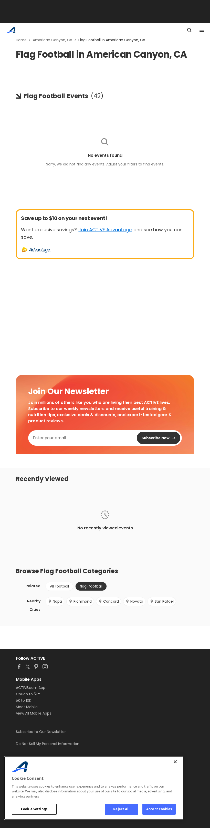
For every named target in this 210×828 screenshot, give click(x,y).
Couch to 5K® (28, 694)
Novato (136, 601)
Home (21, 40)
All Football (59, 586)
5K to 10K (23, 700)
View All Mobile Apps (33, 713)
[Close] (175, 761)
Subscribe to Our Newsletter (41, 731)
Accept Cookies (159, 809)
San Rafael (164, 601)
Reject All (121, 809)
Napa (57, 601)
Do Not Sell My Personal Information (47, 743)
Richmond (83, 601)
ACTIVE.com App (30, 687)
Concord (111, 601)
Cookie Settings (34, 809)
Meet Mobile (27, 706)
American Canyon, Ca (52, 40)
